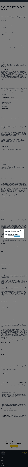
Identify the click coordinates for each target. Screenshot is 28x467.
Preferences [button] (16, 234)
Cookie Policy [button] (19, 233)
